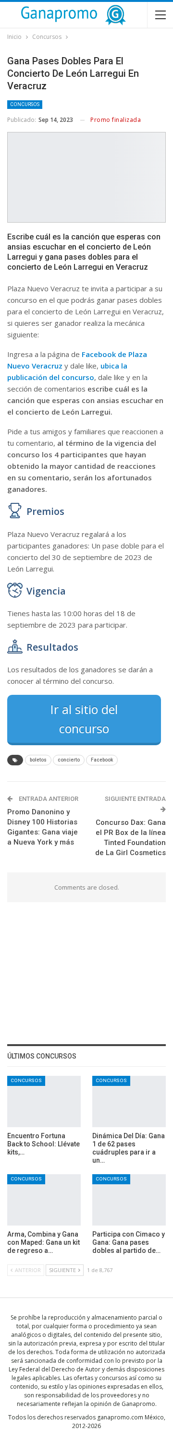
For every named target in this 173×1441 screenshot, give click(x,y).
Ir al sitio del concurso (84, 719)
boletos (38, 759)
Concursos (24, 104)
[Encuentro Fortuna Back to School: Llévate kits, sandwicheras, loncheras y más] (44, 1101)
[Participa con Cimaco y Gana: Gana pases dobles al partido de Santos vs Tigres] (129, 1200)
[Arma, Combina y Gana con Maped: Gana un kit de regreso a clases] (44, 1200)
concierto (69, 759)
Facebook (102, 759)
